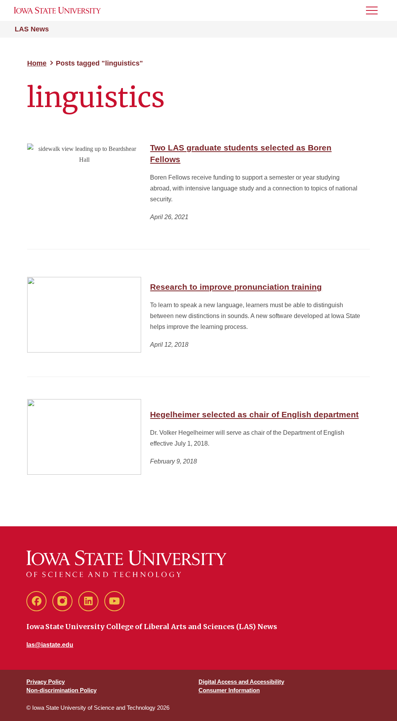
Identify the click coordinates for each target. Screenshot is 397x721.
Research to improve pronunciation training (236, 286)
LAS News (32, 29)
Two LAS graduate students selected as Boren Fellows (240, 153)
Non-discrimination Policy (61, 690)
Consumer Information (229, 690)
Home (37, 63)
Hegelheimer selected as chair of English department (254, 414)
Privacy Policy (45, 681)
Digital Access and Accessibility (241, 681)
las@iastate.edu (49, 644)
